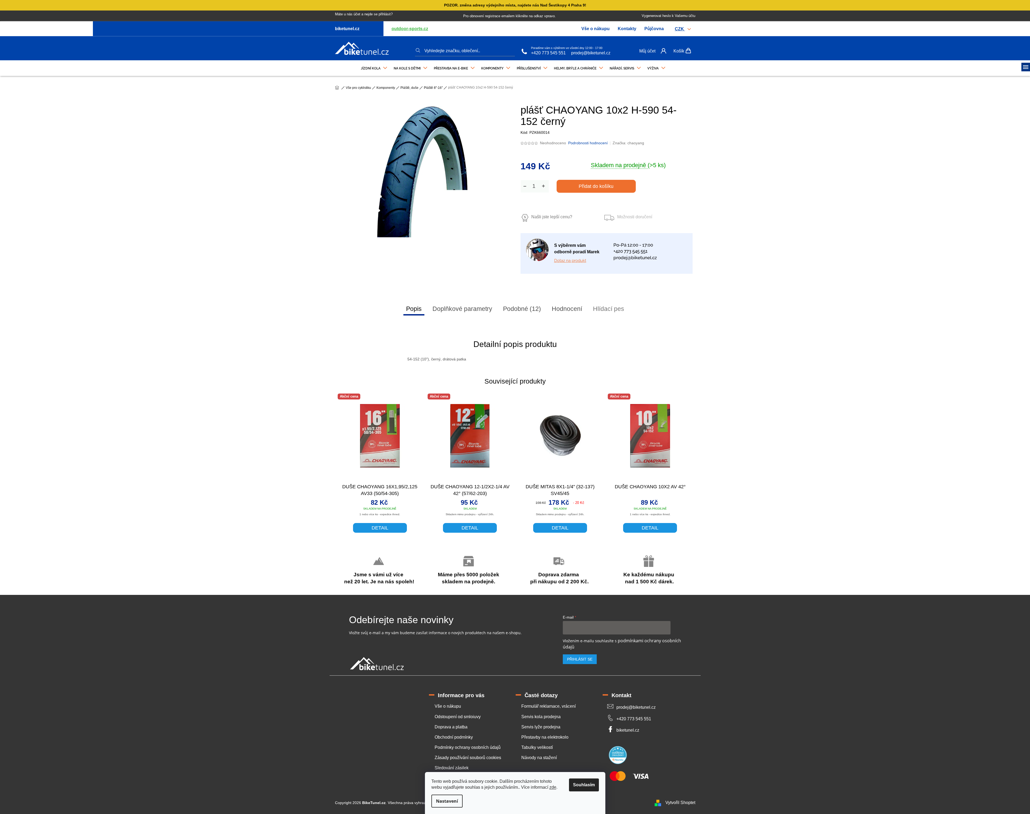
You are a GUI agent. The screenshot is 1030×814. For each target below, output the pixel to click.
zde (552, 787)
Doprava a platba (451, 727)
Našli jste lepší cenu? (551, 217)
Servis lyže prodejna (540, 727)
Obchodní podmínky (454, 737)
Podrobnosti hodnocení (588, 143)
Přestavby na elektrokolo (544, 737)
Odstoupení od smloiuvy (458, 716)
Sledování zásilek (452, 768)
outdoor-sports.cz (410, 28)
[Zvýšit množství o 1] (543, 186)
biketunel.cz (627, 730)
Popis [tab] (414, 308)
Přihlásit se (579, 659)
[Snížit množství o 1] (525, 186)
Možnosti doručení (634, 217)
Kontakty (627, 28)
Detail (380, 528)
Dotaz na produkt (570, 260)
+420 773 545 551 (548, 53)
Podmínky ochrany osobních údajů (468, 747)
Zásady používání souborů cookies (468, 757)
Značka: (628, 143)
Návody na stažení (539, 757)
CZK (680, 29)
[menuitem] (374, 67)
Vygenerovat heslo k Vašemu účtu (668, 16)
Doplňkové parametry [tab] (462, 308)
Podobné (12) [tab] (522, 308)
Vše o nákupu (595, 28)
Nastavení (447, 801)
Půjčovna (654, 28)
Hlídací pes (608, 308)
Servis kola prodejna (541, 716)
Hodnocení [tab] (567, 308)
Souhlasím (584, 785)
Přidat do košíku (596, 186)
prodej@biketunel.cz (590, 53)
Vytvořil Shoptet (680, 802)
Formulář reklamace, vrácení (548, 706)
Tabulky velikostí (537, 747)
